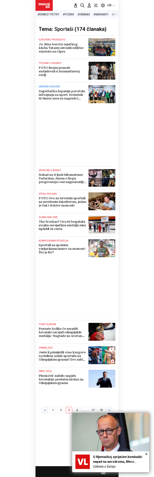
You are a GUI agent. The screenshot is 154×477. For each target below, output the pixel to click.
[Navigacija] (96, 5)
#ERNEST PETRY (48, 14)
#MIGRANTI (100, 14)
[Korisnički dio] (89, 5)
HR (109, 5)
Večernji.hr (44, 5)
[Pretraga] (82, 5)
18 (101, 410)
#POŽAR (68, 14)
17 (93, 410)
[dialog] (110, 442)
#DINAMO (83, 14)
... (85, 410)
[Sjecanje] (75, 5)
